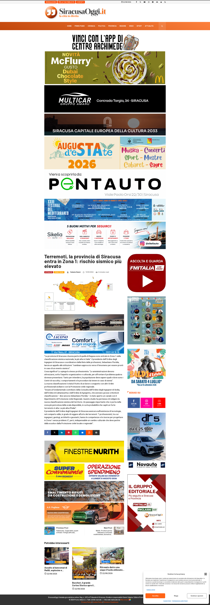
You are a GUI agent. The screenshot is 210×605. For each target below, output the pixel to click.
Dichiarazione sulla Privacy (180, 601)
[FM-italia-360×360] (146, 273)
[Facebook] (136, 2)
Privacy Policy (86, 602)
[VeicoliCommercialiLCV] (105, 99)
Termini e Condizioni (110, 602)
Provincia (112, 26)
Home (69, 26)
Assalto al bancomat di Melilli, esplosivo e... (111, 569)
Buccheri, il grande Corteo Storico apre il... (55, 584)
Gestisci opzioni (197, 596)
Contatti (80, 2)
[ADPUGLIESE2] (84, 513)
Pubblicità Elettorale (143, 34)
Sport (139, 26)
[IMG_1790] (105, 184)
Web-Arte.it (124, 600)
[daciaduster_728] (84, 322)
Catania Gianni (75, 272)
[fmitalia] (105, 209)
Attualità (149, 26)
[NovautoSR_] (146, 441)
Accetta (155, 596)
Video (131, 26)
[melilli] (146, 320)
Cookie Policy (167, 601)
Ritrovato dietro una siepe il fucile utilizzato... (84, 568)
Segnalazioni (51, 2)
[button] (206, 574)
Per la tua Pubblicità (66, 2)
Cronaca (91, 26)
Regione (123, 26)
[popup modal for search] (162, 26)
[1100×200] (105, 124)
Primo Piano (80, 26)
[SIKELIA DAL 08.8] (105, 235)
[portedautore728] (84, 451)
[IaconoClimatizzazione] (84, 342)
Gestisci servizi (151, 589)
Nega (176, 596)
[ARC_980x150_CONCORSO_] (105, 42)
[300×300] (146, 368)
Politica (101, 26)
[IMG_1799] (84, 471)
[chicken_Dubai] (105, 67)
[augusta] (105, 153)
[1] (146, 503)
